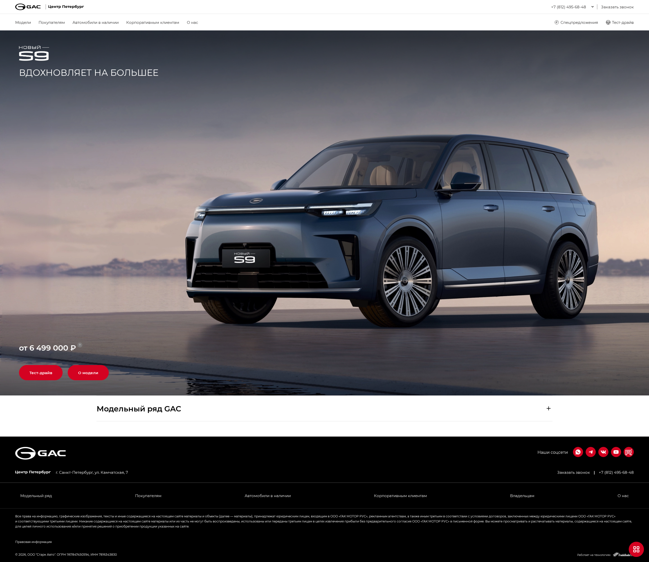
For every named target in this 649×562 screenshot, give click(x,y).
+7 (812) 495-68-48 (616, 472)
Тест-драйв (623, 22)
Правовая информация (33, 542)
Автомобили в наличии (96, 22)
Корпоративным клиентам (152, 22)
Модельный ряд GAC (139, 408)
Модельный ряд (36, 495)
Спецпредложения (579, 22)
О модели (88, 372)
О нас (192, 22)
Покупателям (52, 22)
